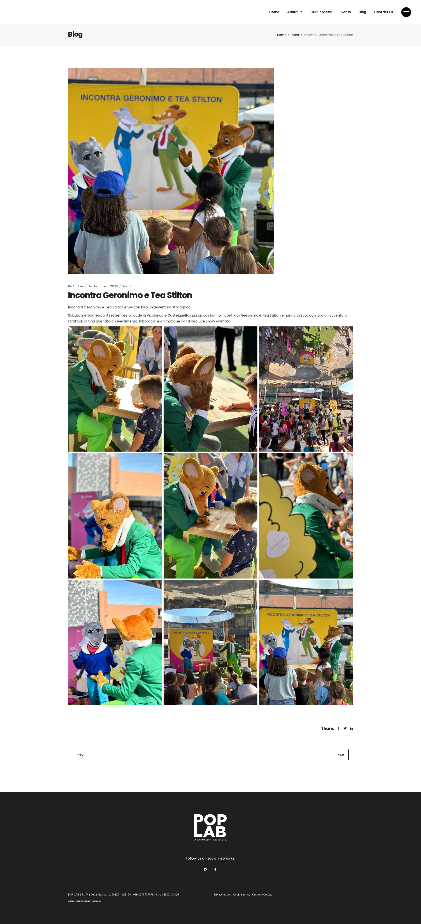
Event (295, 35)
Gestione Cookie (262, 894)
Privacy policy (222, 894)
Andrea (78, 286)
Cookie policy (241, 894)
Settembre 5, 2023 (103, 286)
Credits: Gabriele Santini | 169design (84, 901)
